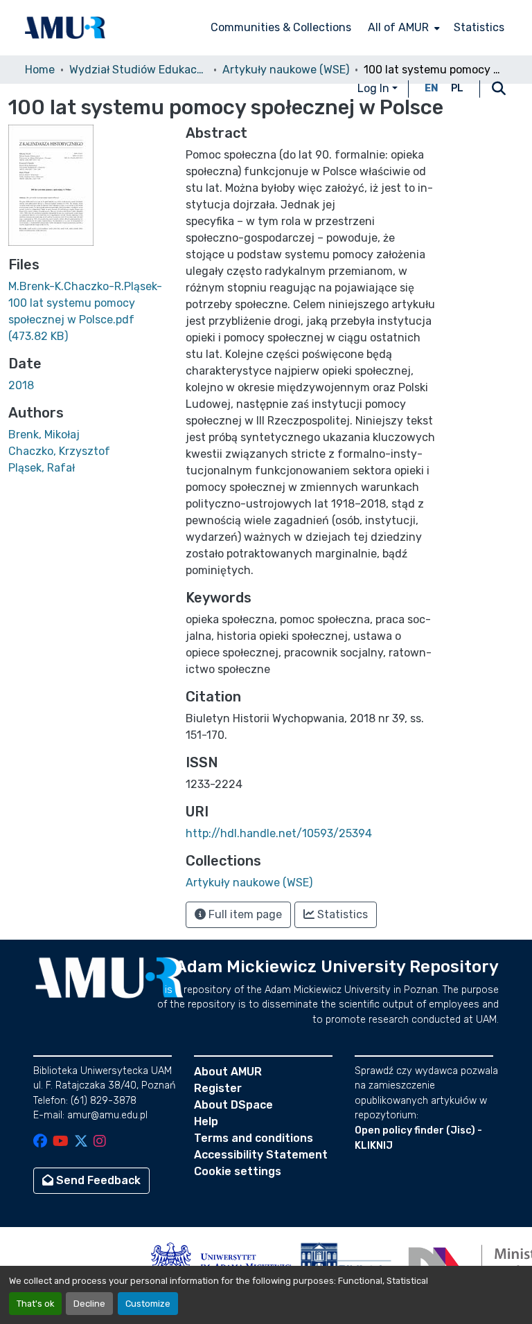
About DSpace (233, 1104)
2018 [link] (21, 385)
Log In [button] (374, 88)
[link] (88, 311)
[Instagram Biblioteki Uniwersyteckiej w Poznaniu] (100, 1142)
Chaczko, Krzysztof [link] (59, 451)
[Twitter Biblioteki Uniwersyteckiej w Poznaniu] (81, 1142)
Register (218, 1088)
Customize (147, 1303)
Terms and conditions (253, 1138)
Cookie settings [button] (237, 1171)
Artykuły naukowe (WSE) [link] (285, 69)
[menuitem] (402, 27)
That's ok (35, 1303)
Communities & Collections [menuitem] (281, 27)
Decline (89, 1303)
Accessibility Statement (261, 1154)
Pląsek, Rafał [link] (41, 467)
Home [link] (40, 69)
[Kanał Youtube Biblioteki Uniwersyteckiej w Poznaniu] (61, 1142)
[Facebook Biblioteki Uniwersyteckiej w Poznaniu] (40, 1142)
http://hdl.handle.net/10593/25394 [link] (279, 833)
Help (206, 1121)
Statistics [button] (341, 914)
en (431, 88)
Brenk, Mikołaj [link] (44, 434)
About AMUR (228, 1071)
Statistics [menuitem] (479, 27)
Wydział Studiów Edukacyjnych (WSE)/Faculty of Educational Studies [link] (138, 69)
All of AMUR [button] (398, 27)
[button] (65, 28)
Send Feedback (97, 1180)
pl (457, 88)
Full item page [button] (244, 914)
